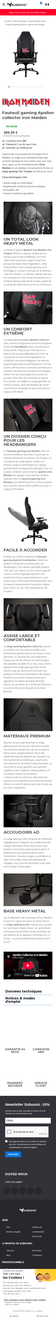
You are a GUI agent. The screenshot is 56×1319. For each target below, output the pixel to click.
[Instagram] (30, 1190)
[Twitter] (22, 1190)
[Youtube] (14, 1190)
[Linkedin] (38, 1190)
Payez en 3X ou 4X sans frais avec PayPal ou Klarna (27, 13)
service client (41, 1084)
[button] (11, 86)
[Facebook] (6, 1190)
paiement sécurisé (15, 1084)
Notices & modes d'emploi (20, 1000)
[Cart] (40, 4)
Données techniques (23, 991)
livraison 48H (41, 1051)
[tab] (28, 991)
